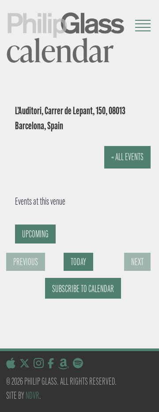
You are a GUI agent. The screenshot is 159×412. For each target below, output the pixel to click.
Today (78, 261)
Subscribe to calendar (83, 288)
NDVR (32, 395)
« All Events (127, 156)
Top (149, 400)
